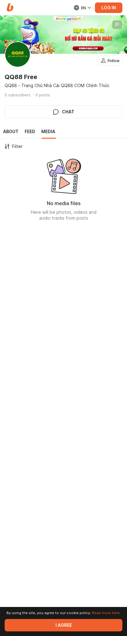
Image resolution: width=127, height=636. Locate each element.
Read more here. (106, 613)
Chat (68, 111)
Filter (17, 146)
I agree (63, 625)
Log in (108, 7)
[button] (10, 7)
